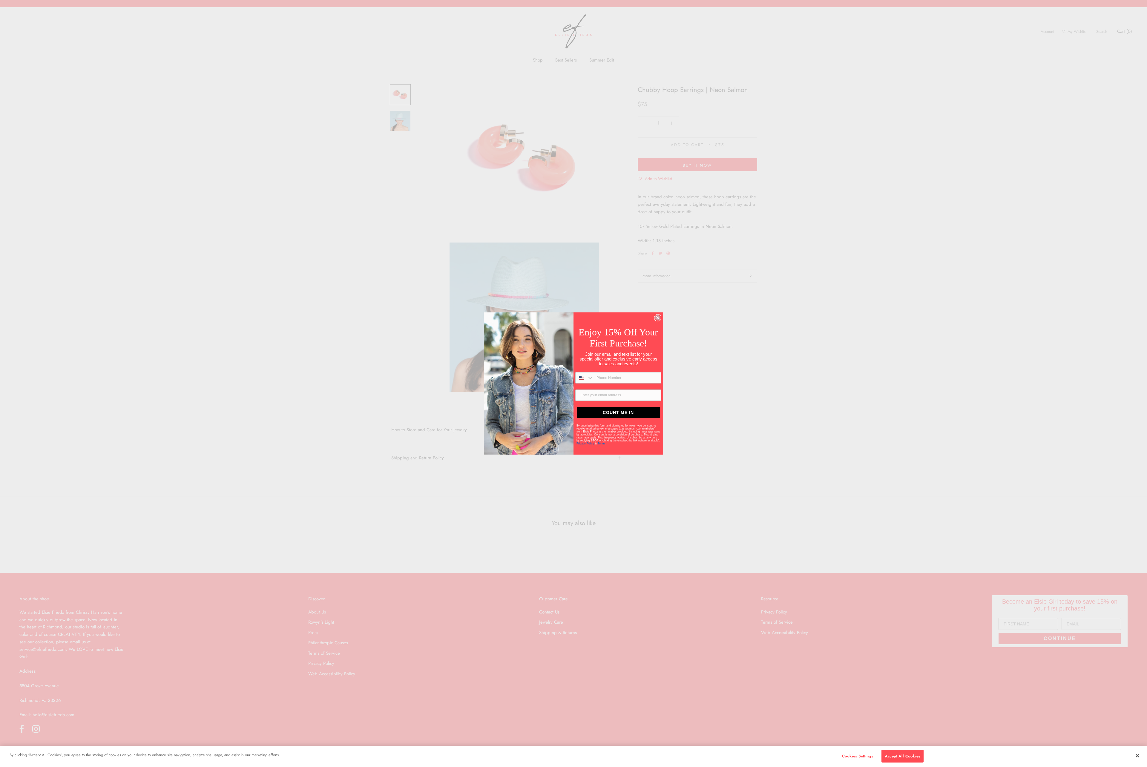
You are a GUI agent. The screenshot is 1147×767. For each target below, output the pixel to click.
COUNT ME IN (618, 412)
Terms (601, 443)
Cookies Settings (857, 756)
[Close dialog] (658, 318)
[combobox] (585, 377)
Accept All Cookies (902, 756)
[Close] (1137, 755)
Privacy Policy (585, 443)
